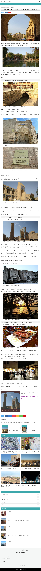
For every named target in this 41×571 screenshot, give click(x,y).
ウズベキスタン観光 (26, 422)
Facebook (18, 565)
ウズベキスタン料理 (14, 422)
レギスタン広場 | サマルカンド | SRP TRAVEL (28, 485)
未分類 (20, 504)
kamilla (5, 419)
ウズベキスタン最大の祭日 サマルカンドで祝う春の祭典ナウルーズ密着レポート (10, 486)
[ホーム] (1, 3)
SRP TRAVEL (4, 422)
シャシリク (30, 422)
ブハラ (34, 422)
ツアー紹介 (20, 502)
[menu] (39, 1)
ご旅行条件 (3, 561)
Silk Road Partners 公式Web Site (7, 556)
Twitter (17, 565)
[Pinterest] (22, 565)
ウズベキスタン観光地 (5, 7)
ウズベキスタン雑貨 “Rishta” (6, 558)
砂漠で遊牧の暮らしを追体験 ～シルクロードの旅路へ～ (30, 469)
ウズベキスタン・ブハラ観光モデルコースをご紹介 (9, 468)
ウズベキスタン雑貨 (20, 499)
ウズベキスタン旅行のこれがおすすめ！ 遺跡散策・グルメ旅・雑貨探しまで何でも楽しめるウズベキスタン (10, 452)
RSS (24, 565)
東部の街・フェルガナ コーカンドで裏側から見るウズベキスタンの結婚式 (30, 452)
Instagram (20, 565)
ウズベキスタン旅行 (20, 422)
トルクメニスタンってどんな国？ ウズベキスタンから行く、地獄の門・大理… (19, 520)
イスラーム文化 (8, 422)
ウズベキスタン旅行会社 (6, 1)
